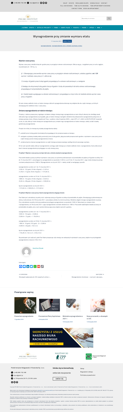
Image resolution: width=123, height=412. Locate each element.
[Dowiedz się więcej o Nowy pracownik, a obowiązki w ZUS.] (98, 305)
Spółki (91, 27)
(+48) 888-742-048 (20, 3)
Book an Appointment (91, 8)
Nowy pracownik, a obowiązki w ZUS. (97, 317)
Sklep (65, 3)
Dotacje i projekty (44, 27)
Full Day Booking (66, 5)
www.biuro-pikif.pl (49, 390)
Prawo (84, 27)
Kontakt (104, 3)
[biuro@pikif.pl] (28, 3)
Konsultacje (94, 3)
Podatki (76, 27)
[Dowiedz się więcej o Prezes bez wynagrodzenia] (25, 305)
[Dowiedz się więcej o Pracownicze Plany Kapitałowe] (49, 305)
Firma (56, 27)
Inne (98, 27)
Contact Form (77, 8)
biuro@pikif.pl (34, 3)
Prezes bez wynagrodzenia (23, 316)
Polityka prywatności (88, 375)
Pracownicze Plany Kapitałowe (49, 316)
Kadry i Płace (65, 27)
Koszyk (71, 3)
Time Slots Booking (81, 5)
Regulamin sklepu (82, 3)
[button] (32, 27)
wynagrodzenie (46, 45)
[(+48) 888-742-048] (12, 3)
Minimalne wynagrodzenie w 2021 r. (73, 317)
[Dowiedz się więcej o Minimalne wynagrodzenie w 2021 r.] (74, 305)
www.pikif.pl (40, 390)
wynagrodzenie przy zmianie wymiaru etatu (67, 45)
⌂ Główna (24, 27)
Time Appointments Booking (100, 5)
